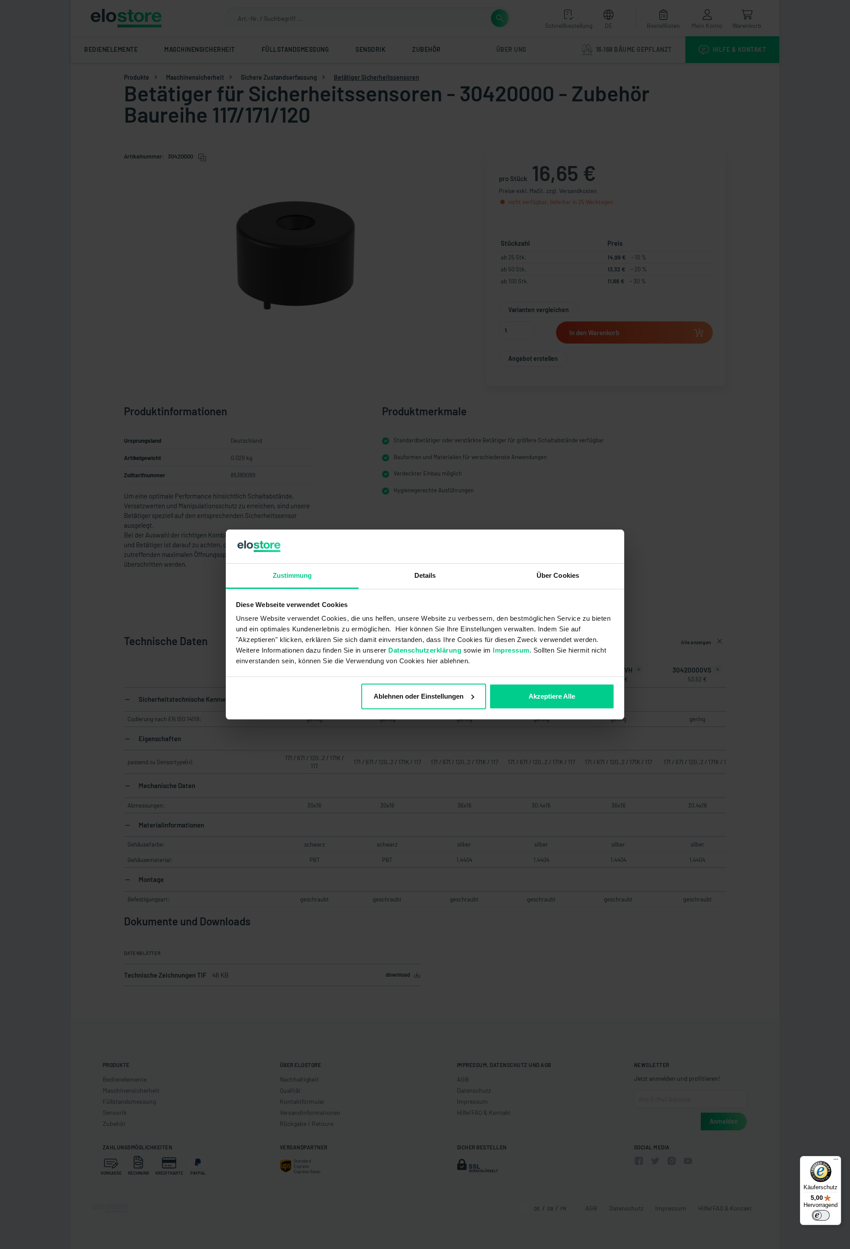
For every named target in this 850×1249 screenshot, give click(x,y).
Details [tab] (425, 575)
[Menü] (836, 1161)
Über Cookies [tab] (558, 575)
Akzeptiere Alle (552, 696)
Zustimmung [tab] (292, 575)
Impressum (511, 650)
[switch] (821, 1215)
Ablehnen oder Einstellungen (419, 696)
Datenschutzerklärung (424, 650)
